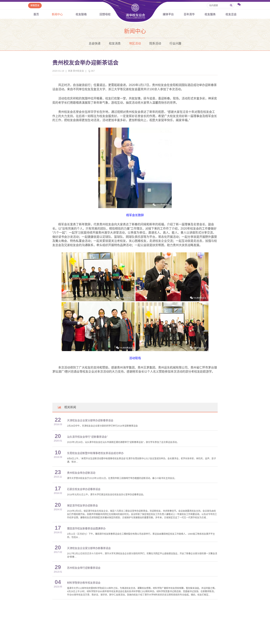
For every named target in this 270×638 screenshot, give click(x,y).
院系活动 (155, 43)
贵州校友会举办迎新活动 (81, 472)
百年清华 (189, 14)
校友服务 (210, 14)
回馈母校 (105, 14)
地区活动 (135, 43)
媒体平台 (168, 14)
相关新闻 (70, 407)
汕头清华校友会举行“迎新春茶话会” (87, 436)
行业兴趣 (175, 43)
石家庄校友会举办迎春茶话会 (83, 489)
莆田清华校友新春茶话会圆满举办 (86, 528)
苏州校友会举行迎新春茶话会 (83, 567)
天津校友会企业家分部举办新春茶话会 (89, 548)
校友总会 (231, 14)
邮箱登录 (34, 5)
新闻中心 (57, 14)
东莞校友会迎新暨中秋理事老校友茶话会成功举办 (95, 453)
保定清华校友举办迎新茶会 (82, 505)
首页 (36, 14)
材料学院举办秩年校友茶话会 (83, 582)
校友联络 (81, 14)
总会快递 (94, 43)
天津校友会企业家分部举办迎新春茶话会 (90, 420)
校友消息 (115, 43)
